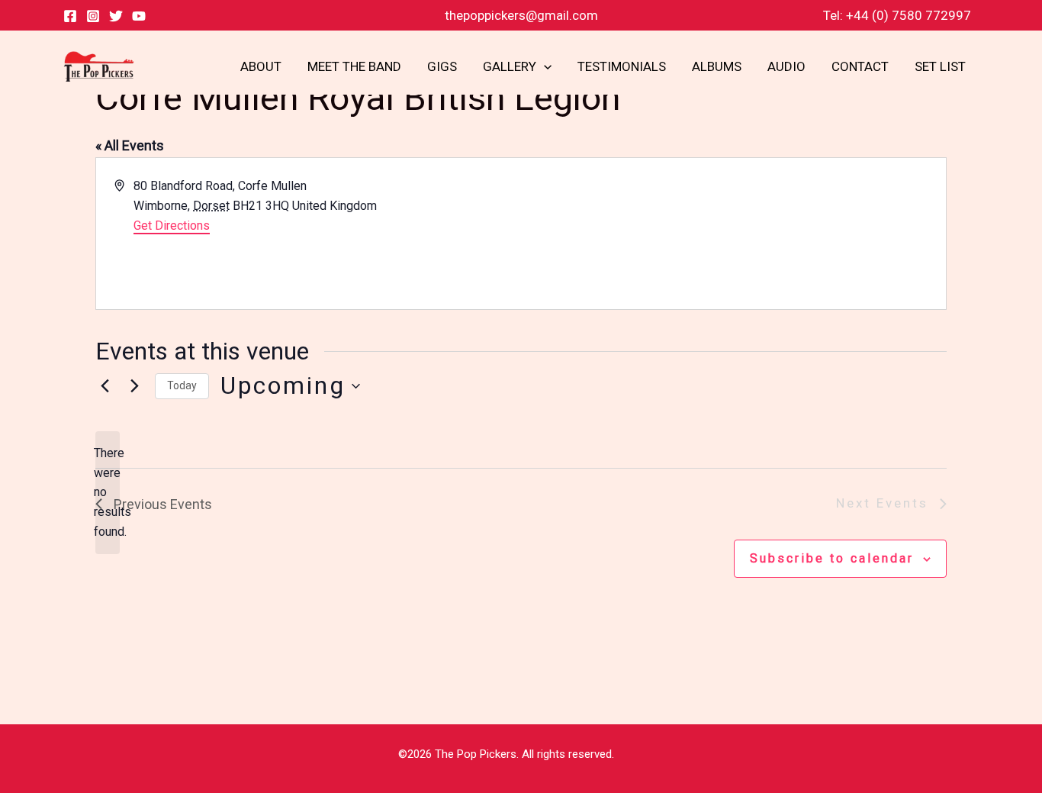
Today (182, 385)
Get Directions (171, 225)
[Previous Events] (104, 386)
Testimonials (621, 66)
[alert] (107, 493)
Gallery (509, 66)
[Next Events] (134, 386)
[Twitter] (116, 16)
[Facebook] (70, 16)
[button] (544, 66)
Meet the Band (354, 66)
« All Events (129, 145)
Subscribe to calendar (832, 558)
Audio (786, 66)
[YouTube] (139, 16)
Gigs (442, 66)
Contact (860, 66)
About (260, 66)
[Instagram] (93, 16)
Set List (940, 66)
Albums (716, 66)
